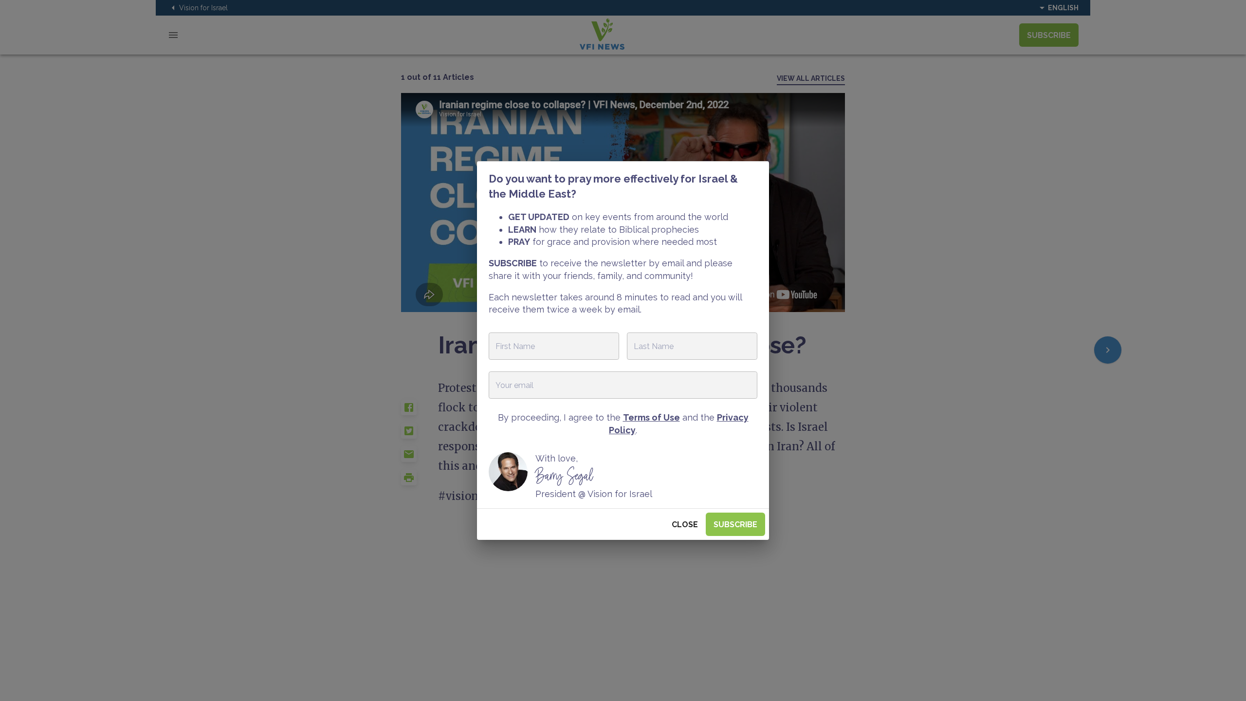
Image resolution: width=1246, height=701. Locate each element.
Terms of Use (651, 417)
